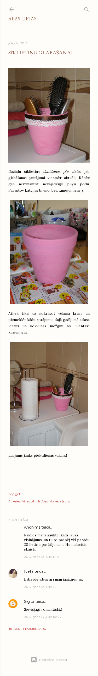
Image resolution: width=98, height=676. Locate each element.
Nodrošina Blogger (53, 660)
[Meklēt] (86, 8)
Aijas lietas (22, 19)
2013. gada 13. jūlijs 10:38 (42, 617)
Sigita (29, 601)
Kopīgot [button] (14, 494)
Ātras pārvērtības (35, 501)
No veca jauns (59, 501)
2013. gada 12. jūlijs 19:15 (41, 557)
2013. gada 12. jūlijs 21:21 (41, 587)
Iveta (28, 571)
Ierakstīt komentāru (27, 629)
